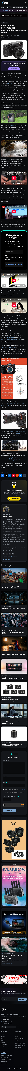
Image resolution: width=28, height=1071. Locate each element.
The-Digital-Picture (14, 125)
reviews (21, 190)
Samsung (9, 83)
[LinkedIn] (13, 554)
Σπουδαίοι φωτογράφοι (18, 7)
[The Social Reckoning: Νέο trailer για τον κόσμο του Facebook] (14, 711)
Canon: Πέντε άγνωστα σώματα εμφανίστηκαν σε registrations (10, 700)
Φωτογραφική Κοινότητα (7, 1057)
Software (3, 1042)
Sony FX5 (9, 7)
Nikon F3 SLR (10, 337)
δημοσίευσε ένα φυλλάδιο (8, 347)
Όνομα (5, 776)
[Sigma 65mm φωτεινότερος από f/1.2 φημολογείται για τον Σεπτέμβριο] (14, 734)
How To (3, 1035)
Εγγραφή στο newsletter (14, 264)
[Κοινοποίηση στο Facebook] (2, 475)
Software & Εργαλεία (6, 1059)
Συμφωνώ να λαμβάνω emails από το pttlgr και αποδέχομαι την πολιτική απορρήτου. (14, 257)
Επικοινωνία (6, 1019)
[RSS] (14, 1027)
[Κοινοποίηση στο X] (6, 475)
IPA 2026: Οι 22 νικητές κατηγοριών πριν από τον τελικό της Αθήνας (13, 586)
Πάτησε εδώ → (14, 68)
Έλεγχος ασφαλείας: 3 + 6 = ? (11, 796)
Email (5, 782)
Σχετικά (16, 1036)
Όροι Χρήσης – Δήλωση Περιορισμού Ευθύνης (20, 1042)
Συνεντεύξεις (4, 1048)
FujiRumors (12, 431)
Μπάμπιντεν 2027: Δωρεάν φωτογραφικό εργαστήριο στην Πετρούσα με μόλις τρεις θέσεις (13, 632)
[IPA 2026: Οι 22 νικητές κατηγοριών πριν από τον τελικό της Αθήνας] (14, 575)
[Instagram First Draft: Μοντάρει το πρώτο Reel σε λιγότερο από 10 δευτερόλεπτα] (14, 666)
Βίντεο (2, 1038)
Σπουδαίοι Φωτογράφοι (6, 1055)
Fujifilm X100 (18, 433)
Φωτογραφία (4, 1036)
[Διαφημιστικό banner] (14, 15)
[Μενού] (25, 2)
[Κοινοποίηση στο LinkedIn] (9, 475)
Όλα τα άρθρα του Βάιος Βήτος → (10, 556)
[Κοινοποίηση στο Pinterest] (13, 475)
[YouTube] (8, 1027)
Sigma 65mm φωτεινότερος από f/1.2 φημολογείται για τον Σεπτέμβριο (12, 744)
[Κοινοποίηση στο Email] (24, 475)
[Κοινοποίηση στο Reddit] (17, 475)
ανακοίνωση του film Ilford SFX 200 (11, 339)
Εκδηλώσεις (4, 1044)
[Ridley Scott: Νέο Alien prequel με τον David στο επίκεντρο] (14, 598)
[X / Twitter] (4, 554)
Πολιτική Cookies (19, 1047)
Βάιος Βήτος (6, 35)
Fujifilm (22, 435)
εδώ (15, 103)
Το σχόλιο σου (6, 760)
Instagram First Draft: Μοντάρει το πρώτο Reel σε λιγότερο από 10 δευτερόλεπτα (13, 677)
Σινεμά (2, 1040)
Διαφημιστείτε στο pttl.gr (19, 1039)
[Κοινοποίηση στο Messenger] (20, 475)
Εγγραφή (21, 999)
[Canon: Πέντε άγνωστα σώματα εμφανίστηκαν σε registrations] (14, 689)
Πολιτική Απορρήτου (20, 1045)
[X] (11, 1027)
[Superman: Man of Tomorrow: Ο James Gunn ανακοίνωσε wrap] (14, 644)
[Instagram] (10, 554)
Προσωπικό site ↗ (7, 559)
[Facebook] (7, 554)
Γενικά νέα (4, 22)
